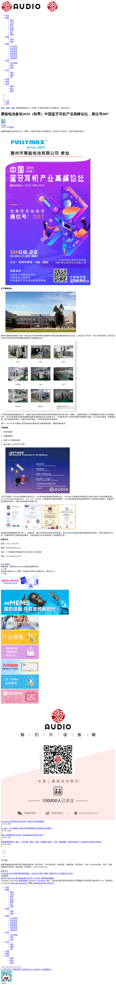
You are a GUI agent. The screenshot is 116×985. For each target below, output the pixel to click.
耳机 (12, 39)
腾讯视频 (25, 873)
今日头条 (4, 873)
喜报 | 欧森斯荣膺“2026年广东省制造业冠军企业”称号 (22, 835)
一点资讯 (33, 873)
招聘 (12, 34)
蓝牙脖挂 (13, 49)
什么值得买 (61, 873)
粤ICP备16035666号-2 (19, 883)
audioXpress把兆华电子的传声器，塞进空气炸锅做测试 (22, 821)
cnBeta (9, 878)
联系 (7, 84)
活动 (7, 70)
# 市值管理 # (16, 969)
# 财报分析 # (27, 969)
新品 (12, 20)
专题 (7, 79)
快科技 (3, 878)
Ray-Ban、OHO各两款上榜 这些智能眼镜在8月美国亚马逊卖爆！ (27, 828)
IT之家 (15, 878)
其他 (12, 68)
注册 (7, 101)
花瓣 (51, 873)
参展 (12, 127)
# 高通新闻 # (47, 969)
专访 (12, 23)
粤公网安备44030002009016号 (42, 883)
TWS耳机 (13, 46)
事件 (12, 25)
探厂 (12, 32)
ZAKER (70, 873)
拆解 (7, 44)
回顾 (12, 75)
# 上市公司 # (6, 969)
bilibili (11, 873)
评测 (7, 37)
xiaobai (3, 125)
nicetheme (41, 881)
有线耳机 (13, 51)
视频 (7, 82)
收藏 (7, 564)
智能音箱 (13, 53)
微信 (12, 89)
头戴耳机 (13, 58)
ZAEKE (37, 878)
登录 (7, 104)
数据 (12, 30)
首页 (7, 15)
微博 (12, 86)
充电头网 (21, 878)
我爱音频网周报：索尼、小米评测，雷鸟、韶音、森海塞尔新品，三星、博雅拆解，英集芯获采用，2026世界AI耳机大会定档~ (51, 842)
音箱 (12, 42)
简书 (55, 873)
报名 (12, 72)
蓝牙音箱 (13, 56)
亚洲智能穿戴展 (47, 878)
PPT (11, 77)
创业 (12, 27)
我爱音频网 (23, 881)
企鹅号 (45, 873)
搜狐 (19, 873)
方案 (7, 61)
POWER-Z (30, 878)
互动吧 (40, 873)
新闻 (7, 18)
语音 (12, 65)
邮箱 (12, 91)
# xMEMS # (36, 969)
